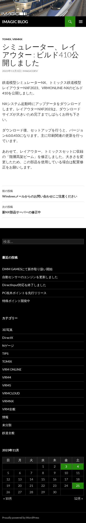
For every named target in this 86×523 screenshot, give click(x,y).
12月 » (78, 498)
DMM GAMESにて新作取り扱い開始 (27, 269)
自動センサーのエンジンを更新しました (30, 277)
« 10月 (7, 498)
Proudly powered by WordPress (20, 517)
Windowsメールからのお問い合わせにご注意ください (39, 193)
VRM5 (6, 385)
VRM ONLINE (11, 369)
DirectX (7, 337)
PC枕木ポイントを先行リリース (24, 293)
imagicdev (30, 71)
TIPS (5, 353)
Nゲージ (8, 345)
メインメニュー (80, 21)
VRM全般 (8, 409)
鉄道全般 (8, 433)
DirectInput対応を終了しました (24, 285)
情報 (5, 417)
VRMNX (17, 39)
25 (78, 485)
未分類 (6, 425)
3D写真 (7, 330)
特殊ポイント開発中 (16, 301)
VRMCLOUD (11, 393)
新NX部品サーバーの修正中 (21, 209)
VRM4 (6, 377)
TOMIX (6, 39)
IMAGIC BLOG (15, 21)
